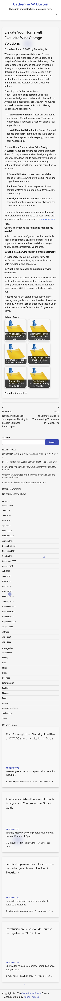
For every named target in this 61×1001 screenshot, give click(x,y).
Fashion (5, 688)
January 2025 (7, 601)
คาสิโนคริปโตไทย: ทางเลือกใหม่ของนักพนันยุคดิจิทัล (24, 483)
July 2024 (6, 632)
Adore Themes (31, 997)
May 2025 (6, 581)
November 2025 (8, 551)
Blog (4, 663)
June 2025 (6, 576)
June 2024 (6, 637)
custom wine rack (46, 219)
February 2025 (8, 596)
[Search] (56, 14)
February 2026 (8, 536)
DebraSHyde (40, 49)
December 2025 (9, 546)
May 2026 (6, 520)
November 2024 (8, 612)
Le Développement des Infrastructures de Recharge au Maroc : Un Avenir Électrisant (30, 868)
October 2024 (7, 617)
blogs (4, 668)
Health (5, 703)
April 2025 (6, 586)
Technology (7, 713)
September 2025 (9, 561)
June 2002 (6, 642)
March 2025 (7, 591)
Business (6, 678)
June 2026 (6, 515)
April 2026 (6, 526)
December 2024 (9, 606)
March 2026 (7, 531)
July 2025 (6, 571)
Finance (5, 693)
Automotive (21, 393)
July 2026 (6, 510)
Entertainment (8, 683)
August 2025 (7, 566)
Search (6, 437)
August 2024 (7, 627)
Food (4, 698)
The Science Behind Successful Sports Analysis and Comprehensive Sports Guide (30, 803)
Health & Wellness (10, 708)
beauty (5, 658)
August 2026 (7, 505)
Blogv (4, 673)
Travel (4, 718)
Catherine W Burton (30, 4)
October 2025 (7, 556)
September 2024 (9, 622)
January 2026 (7, 541)
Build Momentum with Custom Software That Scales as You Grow (29, 462)
